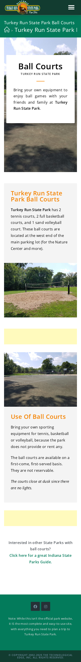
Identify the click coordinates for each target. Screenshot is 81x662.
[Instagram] (45, 606)
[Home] (7, 29)
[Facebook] (35, 606)
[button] (71, 7)
